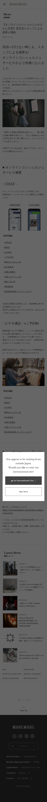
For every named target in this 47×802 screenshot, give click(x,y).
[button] (23, 480)
